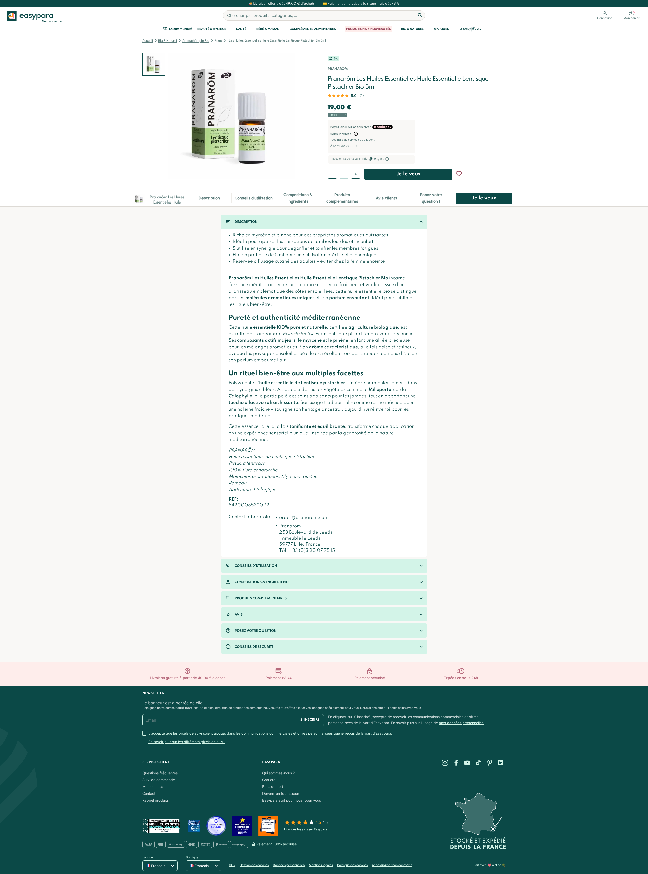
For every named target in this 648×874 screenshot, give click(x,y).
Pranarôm (338, 69)
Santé (241, 29)
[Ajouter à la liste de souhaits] (459, 173)
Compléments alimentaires (313, 29)
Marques (441, 29)
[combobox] (324, 15)
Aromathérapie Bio (195, 41)
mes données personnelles (461, 723)
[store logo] (33, 17)
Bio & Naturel (412, 29)
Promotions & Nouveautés (368, 29)
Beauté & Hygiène (211, 29)
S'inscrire (310, 719)
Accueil (147, 41)
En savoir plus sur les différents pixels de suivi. (186, 742)
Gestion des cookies (254, 865)
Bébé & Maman (267, 29)
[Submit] (420, 15)
